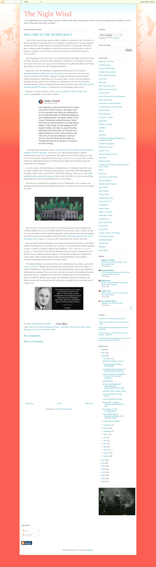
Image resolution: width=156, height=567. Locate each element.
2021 (103, 466)
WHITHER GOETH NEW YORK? (114, 391)
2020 (103, 469)
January (106, 456)
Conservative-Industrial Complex (48, 327)
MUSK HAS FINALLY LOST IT (113, 361)
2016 (103, 482)
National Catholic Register (108, 184)
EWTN (101, 131)
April (105, 447)
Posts (26, 531)
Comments (28, 535)
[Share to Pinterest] (66, 324)
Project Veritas (104, 208)
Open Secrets (103, 191)
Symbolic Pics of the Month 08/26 (112, 303)
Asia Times (103, 79)
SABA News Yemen (106, 215)
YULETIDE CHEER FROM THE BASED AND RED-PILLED (114, 370)
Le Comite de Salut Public (108, 177)
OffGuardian (105, 281)
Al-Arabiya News (104, 65)
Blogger (90, 550)
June (105, 440)
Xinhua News (103, 250)
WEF (53, 330)
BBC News (102, 82)
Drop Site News (104, 110)
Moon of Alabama (105, 180)
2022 (103, 463)
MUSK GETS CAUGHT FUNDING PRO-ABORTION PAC (113, 404)
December (107, 358)
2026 (103, 350)
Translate (115, 38)
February (106, 453)
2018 (103, 475)
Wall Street (47, 330)
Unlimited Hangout (105, 240)
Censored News (104, 93)
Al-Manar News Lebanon (107, 72)
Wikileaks (102, 247)
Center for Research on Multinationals (112, 96)
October (106, 428)
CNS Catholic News (106, 100)
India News (103, 158)
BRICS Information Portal (108, 89)
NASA (83, 327)
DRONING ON (108, 381)
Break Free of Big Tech (107, 86)
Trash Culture (37, 330)
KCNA (101, 170)
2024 (103, 356)
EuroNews (102, 128)
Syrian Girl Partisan (105, 222)
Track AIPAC (103, 229)
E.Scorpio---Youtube (106, 117)
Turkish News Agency (106, 236)
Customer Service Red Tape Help (110, 107)
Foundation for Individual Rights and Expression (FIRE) (111, 139)
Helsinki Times (104, 151)
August (106, 434)
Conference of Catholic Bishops (110, 103)
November (107, 425)
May (105, 444)
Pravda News (103, 205)
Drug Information (104, 114)
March (105, 450)
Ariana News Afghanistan (107, 75)
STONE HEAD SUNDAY (111, 421)
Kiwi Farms (103, 173)
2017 (103, 478)
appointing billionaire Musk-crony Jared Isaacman (43, 73)
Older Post (89, 403)
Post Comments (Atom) (64, 409)
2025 (103, 353)
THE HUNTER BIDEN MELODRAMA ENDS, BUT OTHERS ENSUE (113, 416)
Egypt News (103, 121)
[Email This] (57, 324)
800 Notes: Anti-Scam (106, 61)
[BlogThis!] (59, 324)
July (105, 437)
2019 (103, 472)
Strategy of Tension (31, 266)
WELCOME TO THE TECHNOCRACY (110, 410)
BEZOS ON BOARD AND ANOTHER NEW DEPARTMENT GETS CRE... (114, 386)
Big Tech (32, 327)
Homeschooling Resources (108, 154)
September (107, 431)
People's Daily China (106, 198)
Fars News (102, 135)
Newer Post (30, 403)
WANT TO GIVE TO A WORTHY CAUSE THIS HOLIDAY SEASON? (114, 376)
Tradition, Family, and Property (109, 233)
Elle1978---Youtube (105, 124)
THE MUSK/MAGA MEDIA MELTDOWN (112, 365)
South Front (105, 291)
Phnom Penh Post (105, 201)
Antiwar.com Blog (108, 260)
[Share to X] (61, 324)
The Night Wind (48, 14)
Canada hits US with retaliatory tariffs (112, 319)
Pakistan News (104, 194)
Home (59, 403)
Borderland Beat (107, 270)
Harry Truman (75, 327)
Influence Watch (104, 161)
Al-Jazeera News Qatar (107, 68)
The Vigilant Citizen (108, 301)
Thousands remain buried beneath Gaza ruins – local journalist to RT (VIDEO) (115, 339)
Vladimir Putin (104, 243)
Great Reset (64, 327)
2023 (103, 460)
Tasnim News (103, 226)
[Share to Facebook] (64, 324)
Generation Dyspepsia (106, 144)
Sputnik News (103, 219)
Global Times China (106, 147)
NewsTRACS (103, 187)
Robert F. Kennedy (105, 212)
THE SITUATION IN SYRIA (112, 399)
